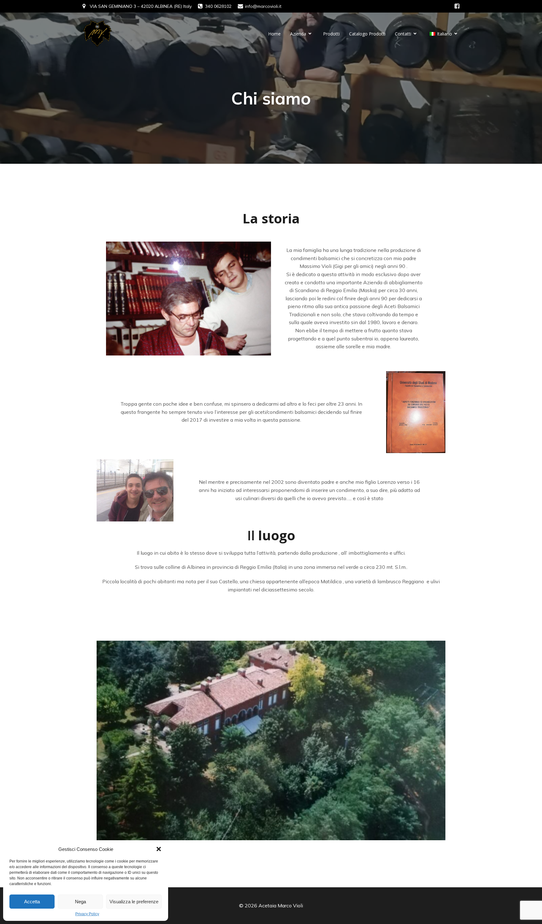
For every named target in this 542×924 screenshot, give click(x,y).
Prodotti (331, 34)
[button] (159, 849)
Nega (80, 901)
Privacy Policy (87, 914)
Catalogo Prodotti (367, 34)
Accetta (32, 901)
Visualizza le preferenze (133, 901)
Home (274, 34)
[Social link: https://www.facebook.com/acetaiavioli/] (457, 6)
